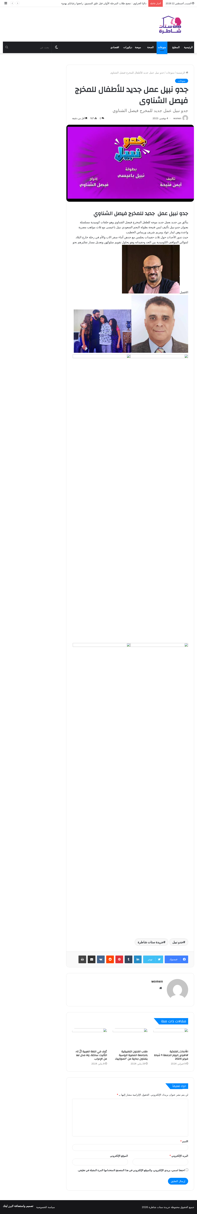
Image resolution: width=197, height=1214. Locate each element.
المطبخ (176, 47)
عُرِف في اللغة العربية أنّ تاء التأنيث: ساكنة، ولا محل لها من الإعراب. (91, 1055)
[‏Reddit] (110, 959)
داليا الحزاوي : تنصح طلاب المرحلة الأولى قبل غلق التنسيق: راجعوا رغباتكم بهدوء (103, 3)
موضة (138, 47)
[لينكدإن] (138, 959)
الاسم (184, 1141)
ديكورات (127, 47)
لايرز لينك (8, 1206)
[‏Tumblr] (128, 959)
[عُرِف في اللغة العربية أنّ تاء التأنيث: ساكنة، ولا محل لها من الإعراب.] (89, 1038)
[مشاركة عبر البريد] (91, 959)
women (157, 981)
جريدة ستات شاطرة (150, 942)
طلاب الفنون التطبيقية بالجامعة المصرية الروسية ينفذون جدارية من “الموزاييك (131, 1055)
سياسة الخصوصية (45, 1207)
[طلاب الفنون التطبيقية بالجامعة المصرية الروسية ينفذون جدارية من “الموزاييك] (130, 1038)
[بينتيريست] (119, 959)
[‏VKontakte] (101, 959)
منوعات (162, 47)
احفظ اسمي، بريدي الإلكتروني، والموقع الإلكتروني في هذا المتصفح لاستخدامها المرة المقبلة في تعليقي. (131, 1170)
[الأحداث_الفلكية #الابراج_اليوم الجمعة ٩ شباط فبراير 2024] (170, 1038)
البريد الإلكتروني (178, 1155)
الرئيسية (188, 47)
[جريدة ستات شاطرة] (170, 24)
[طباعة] (82, 959)
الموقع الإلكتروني (119, 1155)
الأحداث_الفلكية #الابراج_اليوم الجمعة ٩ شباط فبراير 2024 (171, 1055)
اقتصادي (114, 47)
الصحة (150, 47)
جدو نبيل (177, 942)
